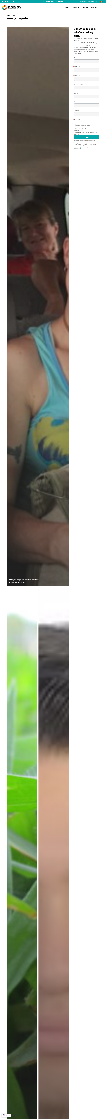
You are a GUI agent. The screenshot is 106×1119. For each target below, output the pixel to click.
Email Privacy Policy (79, 147)
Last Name (77, 75)
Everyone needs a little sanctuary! (53, 1)
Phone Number (78, 84)
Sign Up (87, 137)
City (75, 102)
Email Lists (77, 119)
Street (76, 93)
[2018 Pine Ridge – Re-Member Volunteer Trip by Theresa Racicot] (38, 306)
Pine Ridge (12, 577)
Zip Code (76, 110)
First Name (77, 66)
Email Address (78, 58)
